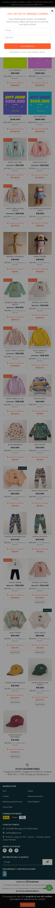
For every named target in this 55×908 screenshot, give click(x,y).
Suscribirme (27, 46)
